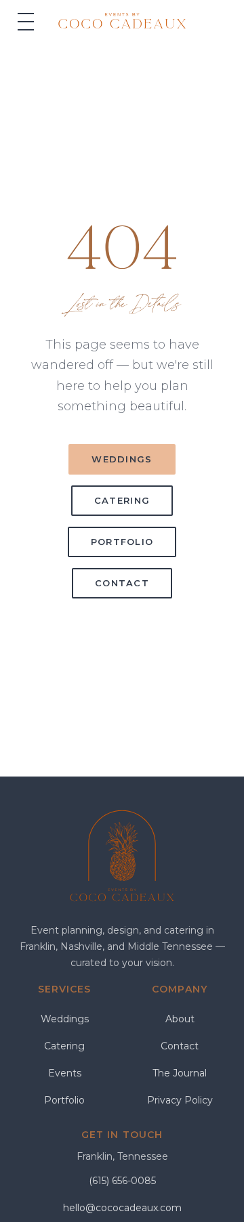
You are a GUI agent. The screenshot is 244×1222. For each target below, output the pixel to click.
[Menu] (25, 21)
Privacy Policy (180, 1100)
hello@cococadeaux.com (122, 1208)
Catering (122, 500)
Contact (122, 582)
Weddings (122, 459)
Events (64, 1073)
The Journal (179, 1073)
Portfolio (122, 541)
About (180, 1019)
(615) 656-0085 (122, 1181)
